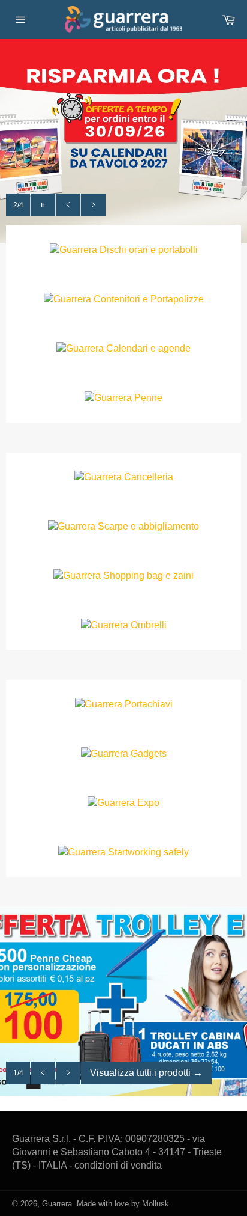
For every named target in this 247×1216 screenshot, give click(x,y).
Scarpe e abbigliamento (148, 526)
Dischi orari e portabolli (149, 250)
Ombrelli (149, 625)
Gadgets (149, 753)
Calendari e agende (148, 348)
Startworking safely (148, 852)
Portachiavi (149, 704)
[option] (123, 141)
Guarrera (57, 1203)
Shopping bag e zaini (148, 575)
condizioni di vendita (118, 1165)
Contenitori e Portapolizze (149, 299)
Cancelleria (148, 477)
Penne (148, 398)
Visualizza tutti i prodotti (146, 1073)
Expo (148, 803)
